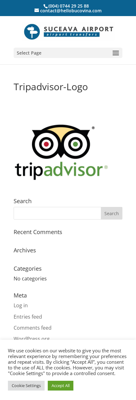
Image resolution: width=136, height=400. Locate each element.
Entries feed (28, 316)
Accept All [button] (61, 385)
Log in (21, 305)
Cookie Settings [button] (26, 385)
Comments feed (33, 327)
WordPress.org (32, 338)
